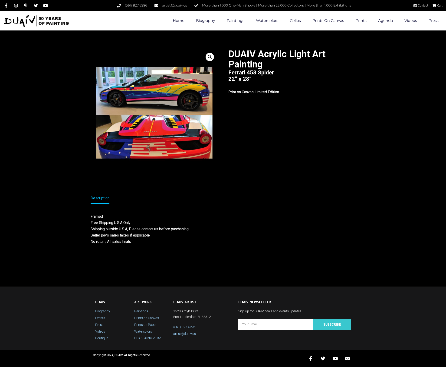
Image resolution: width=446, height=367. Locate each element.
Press (434, 20)
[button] (210, 57)
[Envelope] (347, 358)
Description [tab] (100, 198)
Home (178, 20)
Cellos (295, 20)
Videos (410, 20)
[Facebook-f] (310, 358)
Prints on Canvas (328, 20)
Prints (361, 20)
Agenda (385, 20)
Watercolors (267, 20)
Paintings (235, 20)
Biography (205, 20)
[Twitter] (322, 358)
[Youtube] (335, 358)
